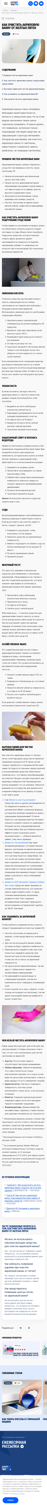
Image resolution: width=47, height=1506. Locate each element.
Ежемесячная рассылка (14, 1444)
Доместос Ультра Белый (16, 842)
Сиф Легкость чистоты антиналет (20, 800)
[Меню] (5, 3)
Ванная (14, 10)
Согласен (10, 1500)
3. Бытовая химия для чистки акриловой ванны (23, 89)
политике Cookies (18, 1493)
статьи (5, 10)
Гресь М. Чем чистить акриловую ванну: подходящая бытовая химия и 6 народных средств (22, 1198)
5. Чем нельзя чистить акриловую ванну (20, 99)
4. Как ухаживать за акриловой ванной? (20, 94)
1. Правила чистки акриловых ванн (17, 75)
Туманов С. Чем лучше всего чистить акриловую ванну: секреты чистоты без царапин (23, 1188)
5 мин (18, 1383)
